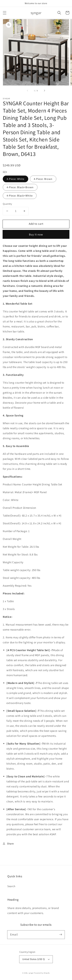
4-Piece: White (15, 179)
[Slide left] (28, 91)
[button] (5, 13)
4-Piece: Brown (43, 179)
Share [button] (10, 843)
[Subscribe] (60, 934)
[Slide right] (44, 91)
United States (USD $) (33, 959)
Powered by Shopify (42, 973)
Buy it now (36, 234)
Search (11, 886)
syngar (31, 973)
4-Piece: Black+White (20, 195)
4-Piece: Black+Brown (20, 187)
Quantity (7, 203)
